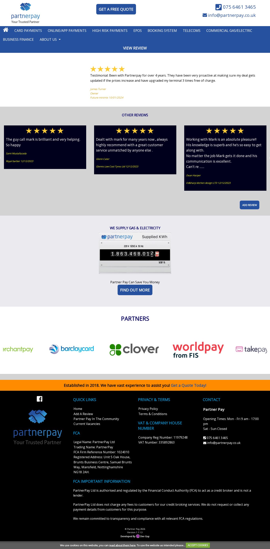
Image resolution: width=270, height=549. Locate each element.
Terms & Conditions (152, 414)
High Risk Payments (109, 30)
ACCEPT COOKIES (198, 545)
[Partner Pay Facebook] (39, 397)
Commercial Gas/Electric (229, 30)
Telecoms (191, 30)
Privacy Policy (148, 409)
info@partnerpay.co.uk (231, 15)
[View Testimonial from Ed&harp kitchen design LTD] (225, 131)
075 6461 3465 (239, 7)
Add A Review (83, 414)
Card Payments (28, 30)
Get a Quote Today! (188, 385)
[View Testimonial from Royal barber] (45, 131)
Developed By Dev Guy (135, 536)
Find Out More (135, 290)
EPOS (137, 30)
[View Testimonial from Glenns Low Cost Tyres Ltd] (135, 131)
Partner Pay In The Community (96, 419)
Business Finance (18, 39)
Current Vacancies (87, 424)
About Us (48, 39)
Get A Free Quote (116, 9)
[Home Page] (25, 12)
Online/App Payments (67, 30)
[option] (45, 147)
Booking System (162, 30)
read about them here (122, 545)
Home (78, 409)
